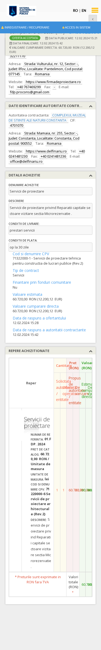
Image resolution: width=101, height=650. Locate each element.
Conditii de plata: (23, 240)
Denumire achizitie (24, 185)
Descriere (16, 201)
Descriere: (39, 520)
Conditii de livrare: (24, 224)
